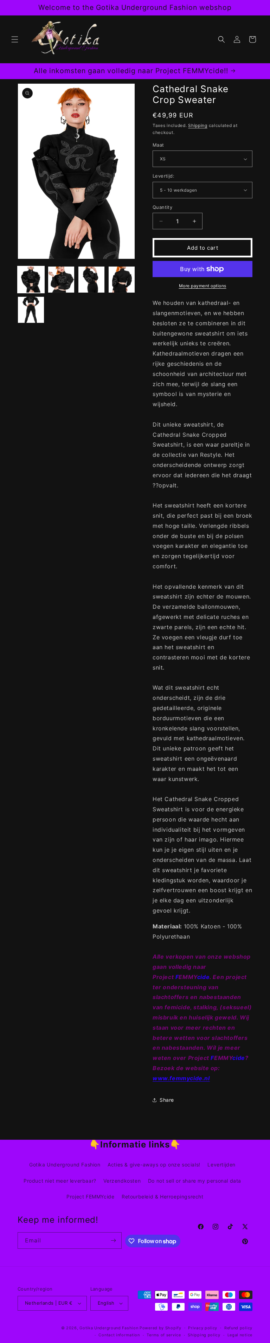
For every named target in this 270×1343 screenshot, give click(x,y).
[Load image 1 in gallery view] (31, 279)
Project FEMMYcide (90, 1197)
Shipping (197, 125)
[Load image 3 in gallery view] (91, 279)
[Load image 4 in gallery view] (121, 279)
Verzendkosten (122, 1181)
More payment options (202, 285)
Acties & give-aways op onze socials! (154, 1165)
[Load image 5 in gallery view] (31, 309)
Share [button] (167, 1100)
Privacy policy (202, 1327)
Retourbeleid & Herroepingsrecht (163, 1197)
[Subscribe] (113, 1240)
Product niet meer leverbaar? (60, 1181)
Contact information (119, 1334)
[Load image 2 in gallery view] (61, 279)
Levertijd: (163, 176)
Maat (158, 145)
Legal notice (239, 1334)
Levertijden (221, 1165)
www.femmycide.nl (181, 1078)
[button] (14, 39)
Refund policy (238, 1327)
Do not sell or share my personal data (194, 1181)
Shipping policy (204, 1334)
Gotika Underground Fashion (65, 1165)
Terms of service (164, 1334)
